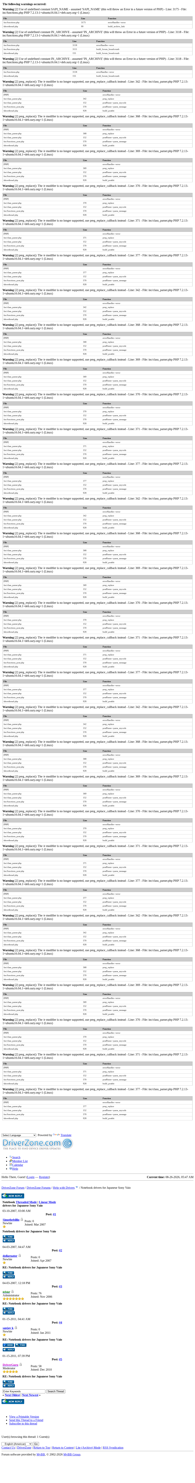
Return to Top (41, 1447)
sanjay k (8, 1328)
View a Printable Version (24, 1416)
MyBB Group (71, 1454)
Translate (66, 1135)
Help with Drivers (64, 1187)
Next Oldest (12, 1395)
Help (15, 1168)
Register (44, 1177)
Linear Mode (47, 1202)
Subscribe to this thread (23, 1423)
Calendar (17, 1165)
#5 (60, 1359)
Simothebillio (11, 1219)
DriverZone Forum (13, 1187)
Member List (20, 1161)
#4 (60, 1322)
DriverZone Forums (39, 1187)
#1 (54, 1214)
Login (30, 1177)
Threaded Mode (26, 1202)
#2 (60, 1250)
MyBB (41, 1454)
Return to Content (63, 1447)
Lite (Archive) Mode (88, 1447)
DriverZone (24, 1447)
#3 (60, 1286)
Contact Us (8, 1447)
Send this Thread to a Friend (26, 1420)
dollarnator (10, 1255)
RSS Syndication (113, 1447)
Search (16, 1157)
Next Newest (30, 1395)
